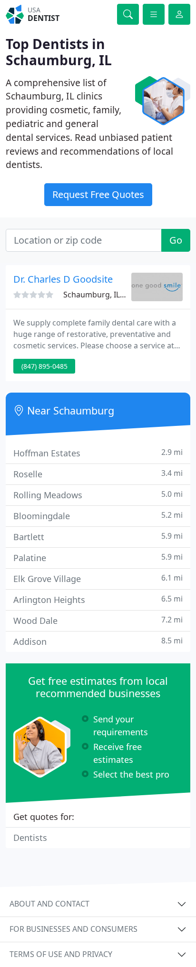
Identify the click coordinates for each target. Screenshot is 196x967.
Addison (98, 641)
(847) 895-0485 (44, 366)
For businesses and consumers (73, 929)
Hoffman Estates (98, 453)
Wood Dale (98, 620)
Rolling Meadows (98, 495)
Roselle (98, 474)
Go (175, 240)
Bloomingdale (98, 516)
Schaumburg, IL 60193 (103, 294)
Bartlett (98, 537)
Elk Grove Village (98, 578)
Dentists (30, 837)
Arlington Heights (98, 599)
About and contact (49, 903)
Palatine (98, 557)
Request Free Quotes (98, 194)
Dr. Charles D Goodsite (63, 279)
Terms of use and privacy (61, 954)
